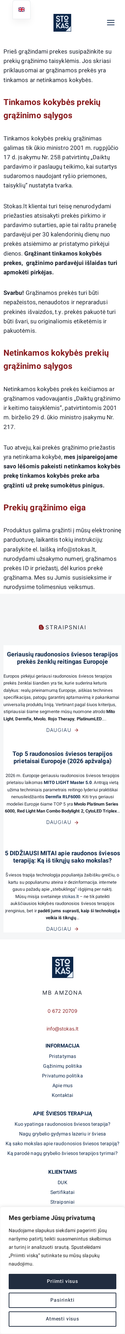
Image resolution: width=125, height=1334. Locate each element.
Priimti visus (62, 1281)
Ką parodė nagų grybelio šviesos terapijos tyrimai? (62, 1153)
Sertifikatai (62, 1192)
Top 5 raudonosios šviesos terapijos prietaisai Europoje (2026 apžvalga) (62, 758)
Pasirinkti (62, 1300)
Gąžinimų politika (62, 1066)
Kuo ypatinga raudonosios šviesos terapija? (63, 1124)
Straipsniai (62, 1202)
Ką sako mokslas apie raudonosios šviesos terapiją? (62, 1143)
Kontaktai (63, 1095)
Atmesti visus (62, 1319)
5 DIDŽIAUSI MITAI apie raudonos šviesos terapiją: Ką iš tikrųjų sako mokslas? (62, 857)
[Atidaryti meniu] (114, 22)
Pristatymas (62, 1056)
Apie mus (62, 1085)
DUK (62, 1182)
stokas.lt (71, 897)
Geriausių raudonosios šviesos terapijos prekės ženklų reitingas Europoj (62, 658)
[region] (62, 1270)
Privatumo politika (62, 1076)
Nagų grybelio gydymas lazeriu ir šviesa (62, 1134)
